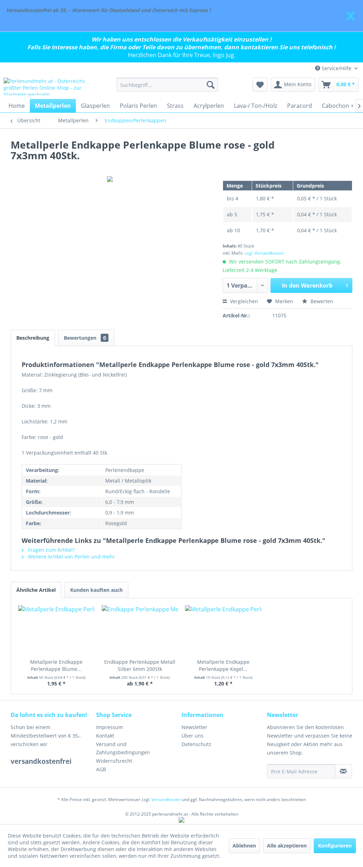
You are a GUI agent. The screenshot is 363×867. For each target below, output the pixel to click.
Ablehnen (244, 845)
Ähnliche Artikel (36, 590)
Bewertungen (85, 337)
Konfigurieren (335, 845)
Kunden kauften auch (96, 590)
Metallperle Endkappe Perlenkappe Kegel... (223, 665)
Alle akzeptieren (287, 845)
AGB (101, 769)
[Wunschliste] (260, 85)
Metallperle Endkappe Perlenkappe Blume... (56, 665)
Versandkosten (166, 799)
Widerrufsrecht (114, 760)
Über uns (192, 735)
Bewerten (321, 301)
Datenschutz (196, 744)
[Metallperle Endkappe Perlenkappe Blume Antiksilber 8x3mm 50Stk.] (56, 630)
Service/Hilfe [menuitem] (336, 68)
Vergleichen (243, 301)
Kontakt (105, 735)
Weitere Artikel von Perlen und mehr (71, 556)
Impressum (109, 727)
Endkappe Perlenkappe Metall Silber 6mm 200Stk (139, 665)
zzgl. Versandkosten (264, 253)
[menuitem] (167, 85)
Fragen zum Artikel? (51, 549)
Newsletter (194, 727)
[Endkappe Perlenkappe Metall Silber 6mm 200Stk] (140, 630)
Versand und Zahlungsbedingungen (123, 748)
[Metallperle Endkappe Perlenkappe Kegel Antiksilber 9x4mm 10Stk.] (223, 630)
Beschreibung (32, 337)
